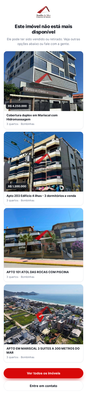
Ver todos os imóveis (43, 373)
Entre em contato (43, 386)
